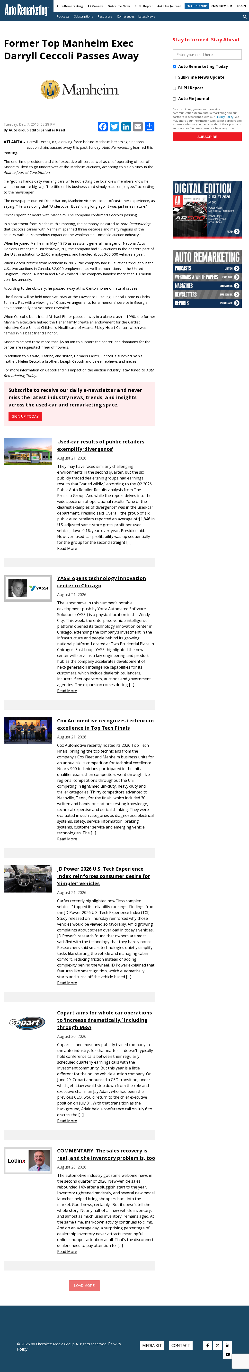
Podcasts (63, 16)
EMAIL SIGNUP (197, 6)
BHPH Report (144, 6)
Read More (67, 548)
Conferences (125, 16)
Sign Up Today (25, 416)
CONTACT (180, 1345)
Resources (105, 16)
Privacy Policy (224, 117)
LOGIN (241, 6)
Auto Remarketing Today (203, 66)
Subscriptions (83, 16)
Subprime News (119, 6)
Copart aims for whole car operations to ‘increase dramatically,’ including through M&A (104, 1020)
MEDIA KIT (152, 1345)
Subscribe (207, 137)
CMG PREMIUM (221, 6)
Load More (84, 1286)
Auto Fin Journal (169, 6)
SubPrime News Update (201, 77)
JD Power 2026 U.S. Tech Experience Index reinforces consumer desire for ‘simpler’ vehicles (103, 876)
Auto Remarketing (70, 6)
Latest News (146, 16)
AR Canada (96, 6)
